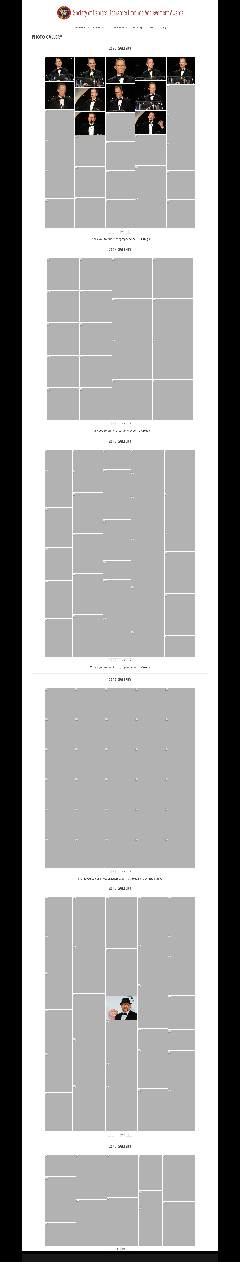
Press (152, 27)
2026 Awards (80, 27)
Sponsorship (137, 27)
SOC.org (162, 27)
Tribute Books (118, 27)
